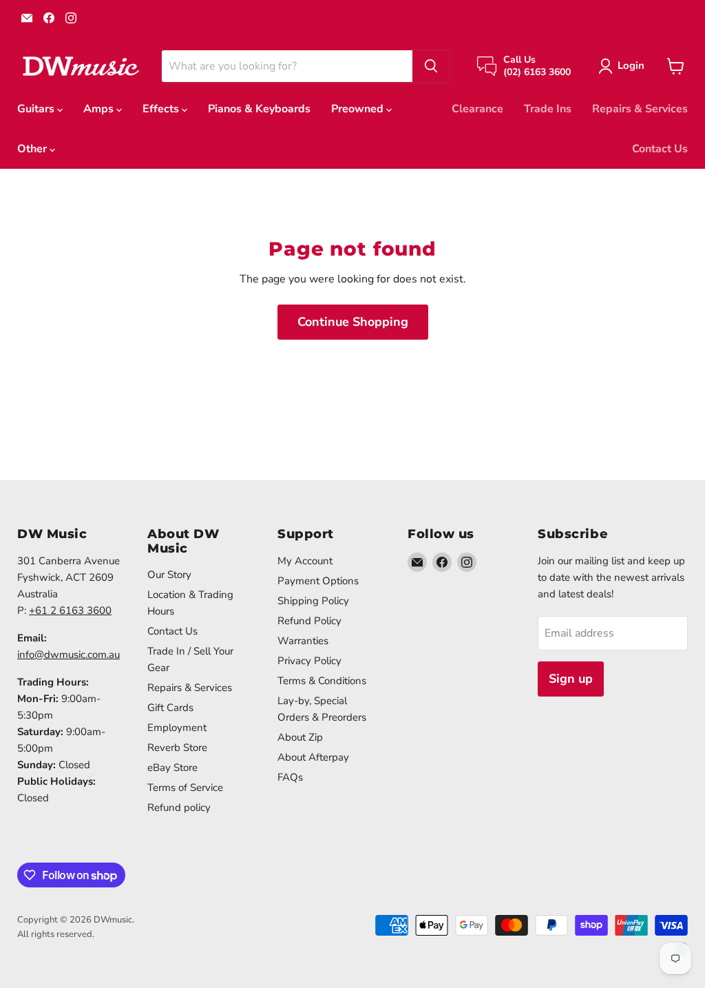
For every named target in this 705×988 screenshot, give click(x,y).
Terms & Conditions (321, 681)
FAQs (290, 777)
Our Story (169, 575)
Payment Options (318, 581)
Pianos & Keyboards (259, 108)
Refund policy (179, 807)
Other (33, 148)
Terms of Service (185, 787)
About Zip (300, 737)
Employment (177, 727)
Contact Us (660, 148)
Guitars (37, 108)
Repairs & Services (640, 108)
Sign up (571, 678)
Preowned (358, 108)
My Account (305, 561)
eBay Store (172, 767)
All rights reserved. (55, 934)
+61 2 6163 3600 (70, 610)
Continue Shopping (352, 321)
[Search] (431, 66)
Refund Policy (309, 621)
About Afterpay (313, 757)
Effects (162, 108)
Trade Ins (547, 108)
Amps (99, 108)
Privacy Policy (309, 661)
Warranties (302, 641)
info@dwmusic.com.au (68, 654)
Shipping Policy (313, 601)
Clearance (477, 108)
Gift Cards (170, 707)
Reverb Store (177, 747)
